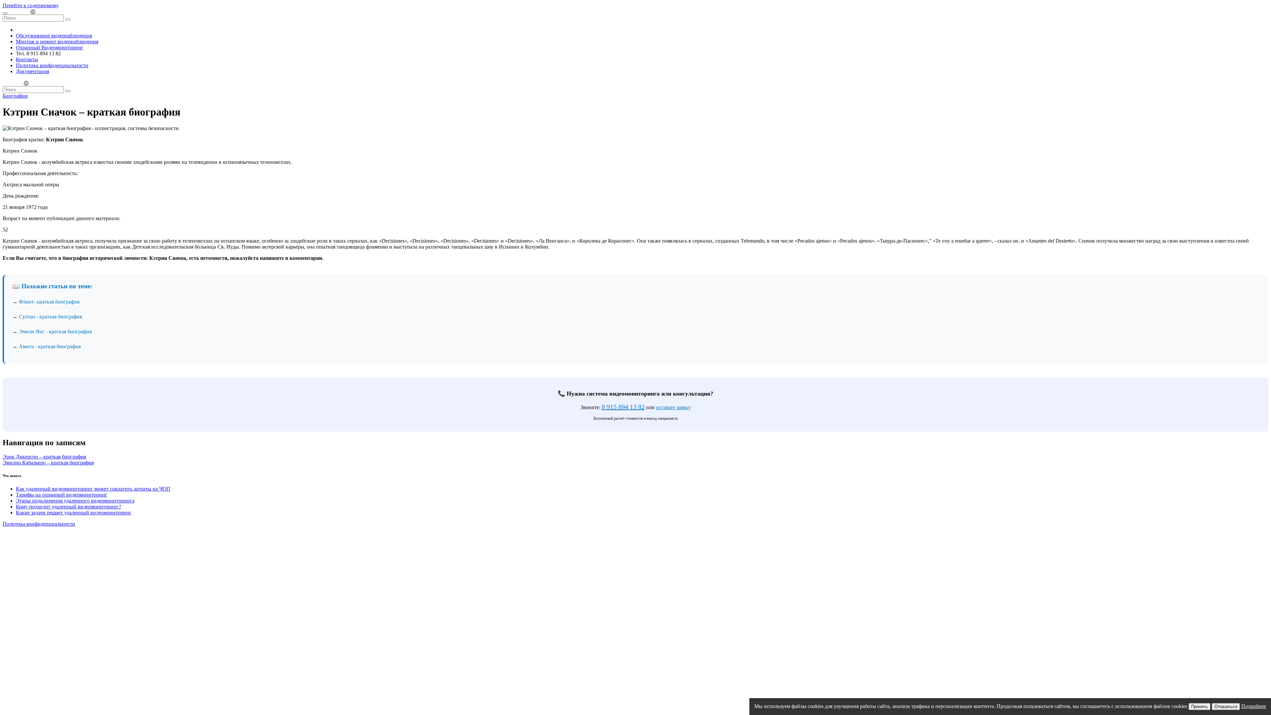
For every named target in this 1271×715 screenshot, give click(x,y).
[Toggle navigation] (5, 13)
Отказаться (1225, 706)
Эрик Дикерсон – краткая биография (44, 456)
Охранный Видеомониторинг (49, 47)
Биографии (15, 96)
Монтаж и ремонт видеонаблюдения (57, 41)
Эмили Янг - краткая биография (55, 331)
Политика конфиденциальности (52, 65)
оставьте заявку (673, 407)
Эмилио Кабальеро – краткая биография (48, 462)
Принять (1199, 706)
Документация (32, 71)
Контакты (27, 59)
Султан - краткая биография (50, 316)
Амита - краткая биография (50, 346)
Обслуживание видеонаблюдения (54, 35)
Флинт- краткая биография (49, 302)
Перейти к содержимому (31, 5)
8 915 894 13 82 (623, 406)
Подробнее (1253, 706)
